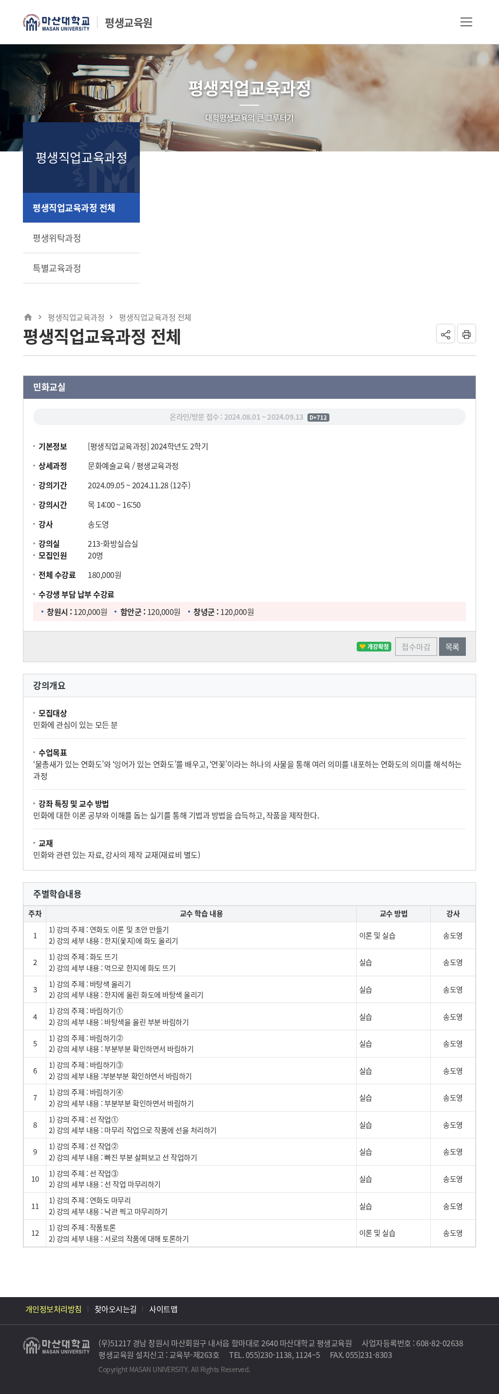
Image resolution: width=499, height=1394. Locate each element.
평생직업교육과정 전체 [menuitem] (74, 207)
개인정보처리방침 (53, 1309)
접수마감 (416, 646)
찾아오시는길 (116, 1309)
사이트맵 (163, 1309)
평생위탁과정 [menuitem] (57, 237)
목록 (452, 646)
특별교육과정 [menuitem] (57, 267)
